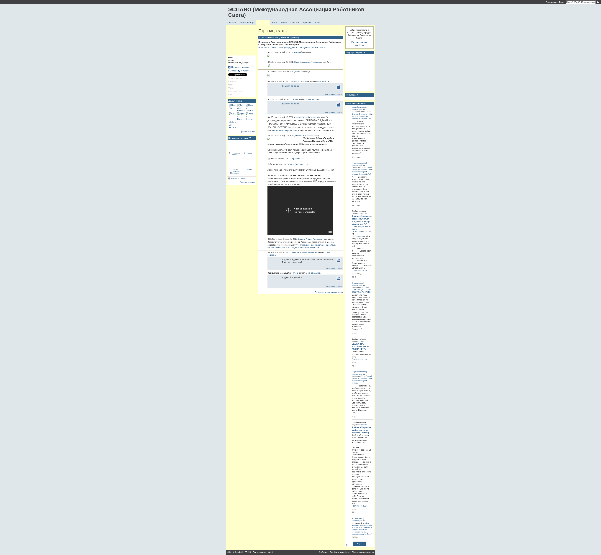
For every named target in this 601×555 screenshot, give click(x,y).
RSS (347, 545)
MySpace (245, 71)
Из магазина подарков (333, 95)
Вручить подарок (238, 178)
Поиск (598, 2)
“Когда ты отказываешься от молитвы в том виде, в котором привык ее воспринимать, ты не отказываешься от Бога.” (362, 529)
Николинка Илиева (236, 154)
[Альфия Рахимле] (241, 107)
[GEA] (232, 116)
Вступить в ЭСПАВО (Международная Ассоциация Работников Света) (291, 47)
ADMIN (248, 552)
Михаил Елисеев (302, 135)
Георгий (355, 107)
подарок (325, 81)
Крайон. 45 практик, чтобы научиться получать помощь (362, 380)
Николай (298, 52)
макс (319, 81)
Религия (360, 236)
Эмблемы (323, 552)
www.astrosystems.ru (298, 164)
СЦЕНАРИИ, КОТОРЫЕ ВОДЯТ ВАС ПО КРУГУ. (361, 346)
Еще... (359, 544)
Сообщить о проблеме (340, 552)
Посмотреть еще (359, 270)
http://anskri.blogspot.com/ (285, 130)
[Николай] (232, 107)
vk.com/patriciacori (294, 158)
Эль (353, 283)
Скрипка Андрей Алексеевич (307, 117)
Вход (561, 2)
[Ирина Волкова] (241, 116)
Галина (249, 153)
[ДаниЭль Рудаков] (232, 124)
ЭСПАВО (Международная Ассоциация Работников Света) (296, 12)
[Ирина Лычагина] (249, 107)
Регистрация (551, 2)
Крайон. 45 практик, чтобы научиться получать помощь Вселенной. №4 (362, 116)
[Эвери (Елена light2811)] (249, 116)
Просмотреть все (247, 132)
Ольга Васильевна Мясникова (234, 171)
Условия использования (363, 552)
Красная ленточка (290, 86)
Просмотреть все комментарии (329, 292)
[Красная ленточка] (234, 146)
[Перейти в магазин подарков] (338, 87)
